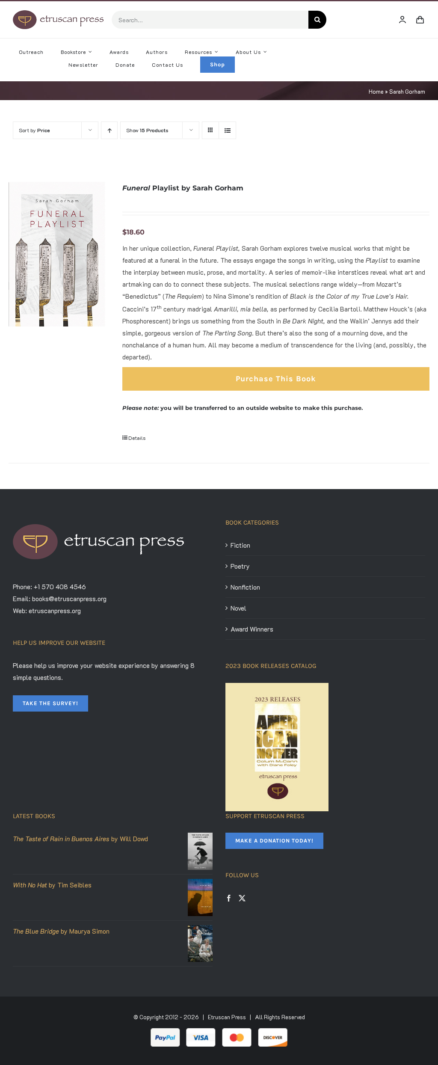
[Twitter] (242, 898)
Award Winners (252, 629)
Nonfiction (245, 587)
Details (136, 437)
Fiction (240, 545)
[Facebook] (228, 898)
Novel (238, 608)
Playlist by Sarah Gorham (182, 188)
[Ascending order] (109, 130)
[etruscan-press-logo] (58, 13)
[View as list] (227, 130)
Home (376, 91)
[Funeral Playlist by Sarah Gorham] (57, 254)
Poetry (240, 566)
